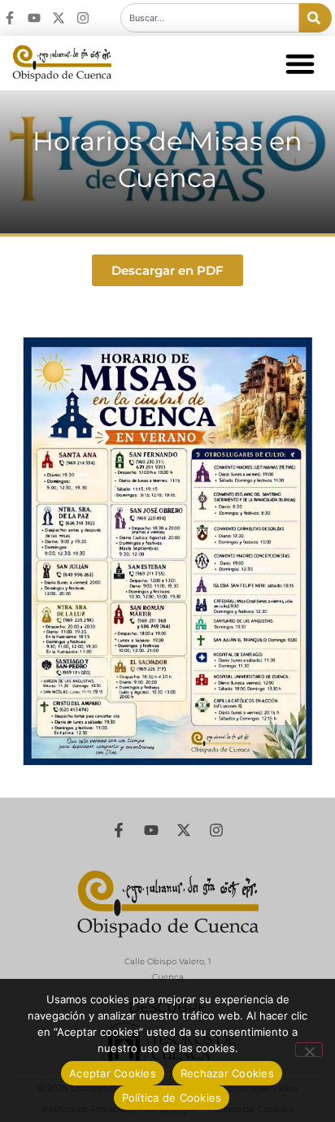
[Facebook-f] (9, 17)
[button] (299, 63)
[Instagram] (82, 17)
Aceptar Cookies (112, 1073)
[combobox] (209, 18)
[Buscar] (315, 18)
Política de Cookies (172, 1097)
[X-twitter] (58, 17)
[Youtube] (34, 17)
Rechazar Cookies (227, 1073)
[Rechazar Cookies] (309, 1049)
